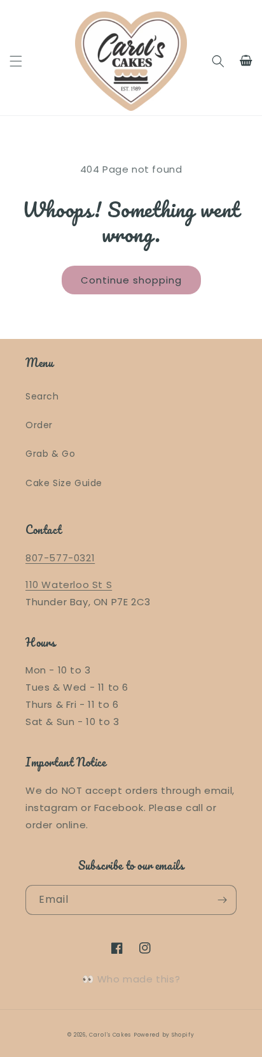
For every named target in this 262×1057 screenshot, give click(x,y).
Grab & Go (50, 453)
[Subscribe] (222, 900)
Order (39, 425)
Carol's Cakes (110, 1035)
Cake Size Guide (63, 483)
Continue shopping (131, 280)
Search (42, 396)
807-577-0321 (60, 557)
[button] (16, 61)
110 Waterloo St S (68, 584)
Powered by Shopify (164, 1035)
